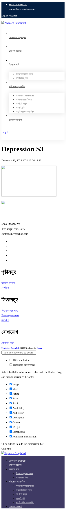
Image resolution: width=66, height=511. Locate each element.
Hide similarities (21, 360)
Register (13, 15)
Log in (4, 15)
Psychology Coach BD (10, 348)
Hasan (39, 348)
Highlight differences (23, 365)
